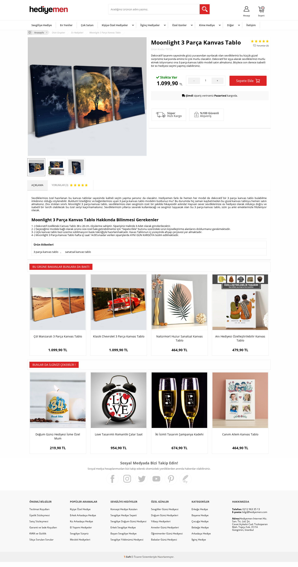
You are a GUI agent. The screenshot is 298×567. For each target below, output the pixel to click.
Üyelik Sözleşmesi (39, 515)
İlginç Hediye (199, 539)
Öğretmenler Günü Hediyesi (167, 533)
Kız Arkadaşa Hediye (81, 521)
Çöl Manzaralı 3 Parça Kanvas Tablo (58, 336)
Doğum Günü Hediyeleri (164, 515)
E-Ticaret (137, 556)
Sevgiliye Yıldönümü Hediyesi (126, 539)
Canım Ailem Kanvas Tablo (240, 434)
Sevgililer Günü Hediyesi (164, 509)
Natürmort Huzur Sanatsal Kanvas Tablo (179, 338)
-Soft (128, 556)
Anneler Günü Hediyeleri (165, 527)
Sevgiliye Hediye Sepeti (123, 515)
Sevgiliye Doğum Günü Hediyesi (128, 521)
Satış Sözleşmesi (38, 521)
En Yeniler (66, 25)
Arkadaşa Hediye (201, 533)
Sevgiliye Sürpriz (79, 533)
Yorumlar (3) (263, 45)
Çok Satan (87, 25)
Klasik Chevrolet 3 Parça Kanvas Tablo (118, 336)
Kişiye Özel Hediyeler (115, 25)
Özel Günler (179, 25)
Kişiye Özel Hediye (80, 509)
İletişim (251, 25)
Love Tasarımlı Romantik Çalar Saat (119, 434)
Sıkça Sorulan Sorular (41, 539)
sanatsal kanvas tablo (78, 252)
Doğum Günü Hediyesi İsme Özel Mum (57, 436)
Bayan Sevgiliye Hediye (123, 533)
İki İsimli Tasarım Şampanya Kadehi (179, 434)
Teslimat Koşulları (39, 509)
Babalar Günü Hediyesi (164, 539)
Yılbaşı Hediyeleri (160, 521)
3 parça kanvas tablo (46, 252)
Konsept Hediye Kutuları (123, 509)
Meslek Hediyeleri (80, 539)
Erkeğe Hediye (200, 509)
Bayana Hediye (200, 515)
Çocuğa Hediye (200, 521)
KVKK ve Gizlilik (37, 533)
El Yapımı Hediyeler (81, 527)
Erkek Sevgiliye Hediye (123, 527)
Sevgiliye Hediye (41, 25)
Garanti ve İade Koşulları (43, 527)
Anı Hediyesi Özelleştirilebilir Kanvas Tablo (240, 338)
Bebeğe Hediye (200, 527)
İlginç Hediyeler (150, 25)
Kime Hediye (207, 25)
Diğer (230, 25)
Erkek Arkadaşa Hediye (83, 515)
